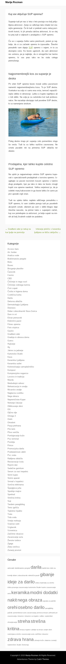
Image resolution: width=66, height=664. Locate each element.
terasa (22, 630)
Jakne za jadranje (15, 350)
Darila (10, 298)
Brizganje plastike (15, 268)
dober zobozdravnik (20, 575)
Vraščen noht (13, 524)
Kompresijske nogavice (18, 373)
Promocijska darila (16, 448)
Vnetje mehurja (14, 521)
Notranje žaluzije (15, 403)
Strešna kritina (14, 498)
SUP (31, 47)
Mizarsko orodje (15, 390)
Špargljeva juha (14, 488)
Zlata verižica (13, 547)
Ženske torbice (14, 540)
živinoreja (25, 645)
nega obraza (29, 599)
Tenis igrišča (13, 507)
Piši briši (11, 429)
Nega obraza (13, 396)
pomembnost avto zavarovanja (24, 613)
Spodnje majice (14, 491)
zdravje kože (39, 640)
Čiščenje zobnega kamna (19, 285)
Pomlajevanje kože (16, 435)
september (49, 616)
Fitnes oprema (14, 324)
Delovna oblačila (15, 301)
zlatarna (47, 640)
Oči (9, 409)
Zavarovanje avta (15, 537)
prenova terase (42, 613)
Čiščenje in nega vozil (17, 282)
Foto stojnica (13, 327)
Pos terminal (13, 439)
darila (36, 567)
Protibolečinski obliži (17, 452)
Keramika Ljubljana (16, 360)
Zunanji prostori (14, 550)
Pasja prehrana (14, 426)
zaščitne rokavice (41, 634)
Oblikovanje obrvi (15, 406)
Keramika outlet (14, 363)
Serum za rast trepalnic (18, 471)
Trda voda (12, 517)
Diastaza (11, 308)
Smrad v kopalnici (15, 481)
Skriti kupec (13, 475)
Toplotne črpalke (15, 511)
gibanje (47, 574)
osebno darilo (31, 607)
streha (24, 621)
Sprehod (11, 494)
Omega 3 (12, 416)
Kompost (12, 370)
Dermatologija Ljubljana (18, 304)
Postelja (11, 442)
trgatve (28, 630)
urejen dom (48, 630)
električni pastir (33, 575)
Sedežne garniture (16, 468)
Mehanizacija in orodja (17, 386)
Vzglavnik (12, 527)
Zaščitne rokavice (15, 534)
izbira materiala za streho (44, 583)
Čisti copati (12, 288)
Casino (11, 275)
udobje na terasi (37, 630)
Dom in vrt (12, 314)
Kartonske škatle (15, 354)
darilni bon (46, 568)
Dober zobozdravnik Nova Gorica (22, 311)
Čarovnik (11, 272)
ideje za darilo (21, 581)
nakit (12, 599)
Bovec (10, 265)
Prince (10, 445)
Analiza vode (13, 255)
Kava (10, 357)
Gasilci (11, 331)
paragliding (49, 608)
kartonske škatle (34, 587)
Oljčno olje (12, 412)
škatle (19, 645)
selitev (41, 616)
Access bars (13, 249)
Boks (10, 262)
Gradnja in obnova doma (18, 337)
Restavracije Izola (15, 462)
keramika (20, 592)
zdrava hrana (21, 639)
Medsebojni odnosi (16, 383)
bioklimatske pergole (22, 568)
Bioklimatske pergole (17, 259)
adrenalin (11, 568)
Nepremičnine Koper (16, 399)
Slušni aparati (14, 478)
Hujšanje (11, 344)
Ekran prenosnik (15, 318)
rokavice (20, 616)
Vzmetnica (12, 530)
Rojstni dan (12, 465)
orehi (12, 607)
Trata (10, 514)
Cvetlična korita (14, 295)
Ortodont (11, 422)
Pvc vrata (12, 455)
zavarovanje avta (27, 634)
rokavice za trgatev (31, 616)
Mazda (11, 380)
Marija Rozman (14, 2)
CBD (10, 278)
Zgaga (10, 543)
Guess (10, 340)
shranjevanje (12, 622)
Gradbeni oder (14, 334)
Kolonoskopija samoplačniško (21, 367)
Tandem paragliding (16, 504)
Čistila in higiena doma (18, 291)
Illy (9, 347)
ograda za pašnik (49, 601)
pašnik (10, 613)
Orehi (10, 419)
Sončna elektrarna (16, 484)
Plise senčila (13, 432)
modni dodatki (44, 592)
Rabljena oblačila (15, 458)
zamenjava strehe (14, 634)
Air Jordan (12, 252)
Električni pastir (14, 321)
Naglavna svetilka (15, 393)
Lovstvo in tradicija (16, 377)
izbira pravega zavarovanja (18, 587)
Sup (9, 501)
